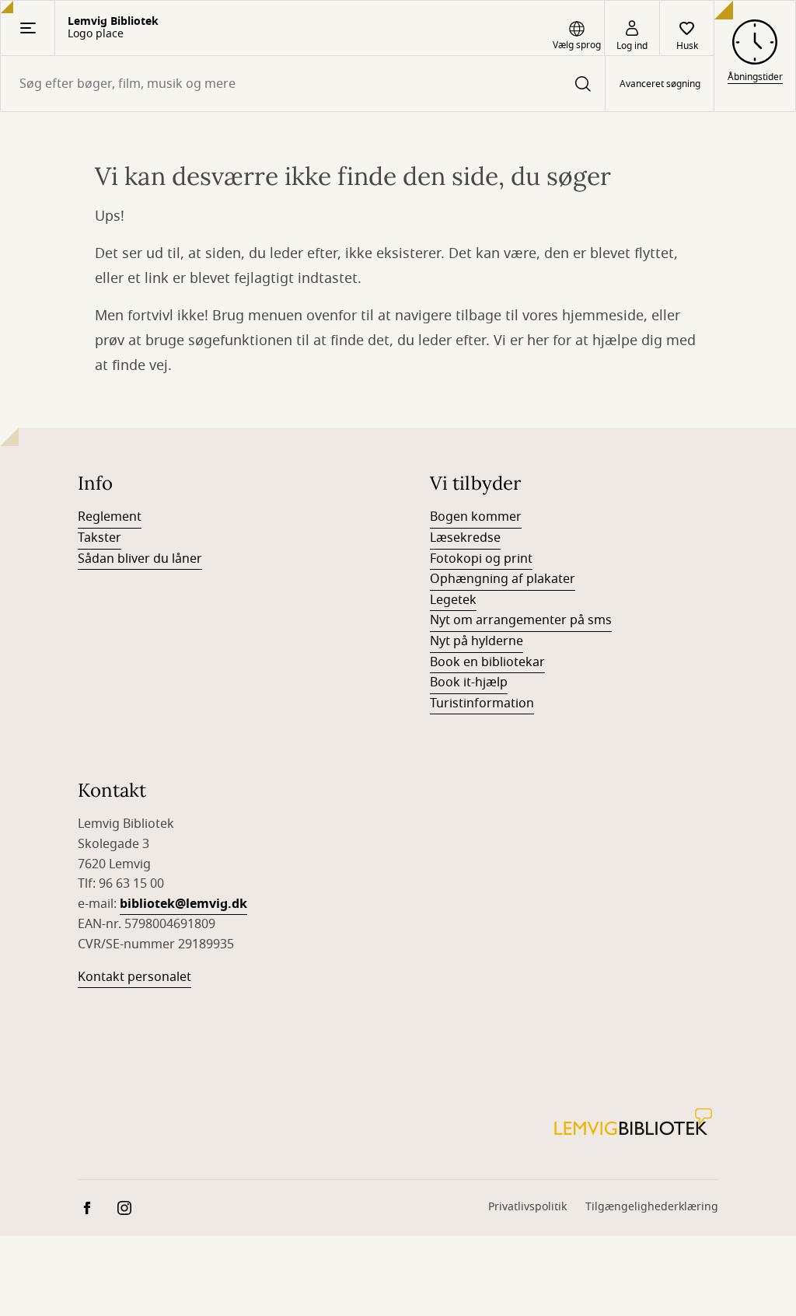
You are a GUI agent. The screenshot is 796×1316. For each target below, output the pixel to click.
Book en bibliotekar (487, 662)
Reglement (109, 517)
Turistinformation (482, 703)
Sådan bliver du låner (140, 559)
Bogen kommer (476, 517)
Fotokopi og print (481, 559)
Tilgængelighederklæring (651, 1207)
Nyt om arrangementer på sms (521, 620)
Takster (99, 538)
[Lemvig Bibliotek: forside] (632, 1122)
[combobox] (303, 83)
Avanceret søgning (660, 84)
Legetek (453, 600)
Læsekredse (465, 538)
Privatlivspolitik (527, 1207)
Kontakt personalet (134, 977)
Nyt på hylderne (476, 641)
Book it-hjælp (469, 682)
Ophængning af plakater (502, 579)
